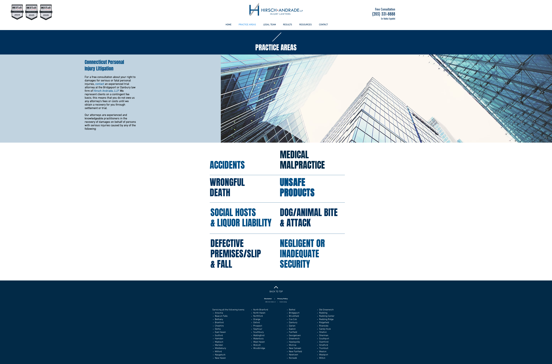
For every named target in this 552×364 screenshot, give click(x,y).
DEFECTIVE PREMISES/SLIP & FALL (235, 254)
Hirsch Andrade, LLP (106, 91)
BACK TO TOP (276, 291)
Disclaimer (268, 298)
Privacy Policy (282, 298)
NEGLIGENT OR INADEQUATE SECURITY (302, 254)
